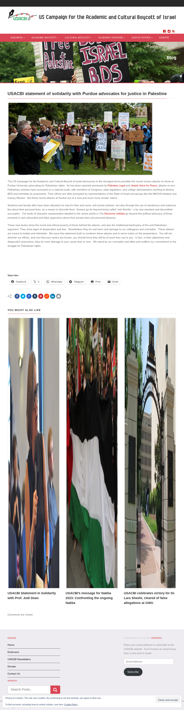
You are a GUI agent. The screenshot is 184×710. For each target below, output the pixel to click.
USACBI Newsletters (19, 659)
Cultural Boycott (77, 37)
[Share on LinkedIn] (52, 296)
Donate (164, 37)
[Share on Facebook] (17, 296)
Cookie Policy (71, 704)
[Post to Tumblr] (34, 296)
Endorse (17, 37)
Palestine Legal (116, 185)
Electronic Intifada (114, 213)
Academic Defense (110, 37)
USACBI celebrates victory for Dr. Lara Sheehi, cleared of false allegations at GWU (149, 598)
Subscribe (133, 671)
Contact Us (14, 673)
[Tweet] (23, 296)
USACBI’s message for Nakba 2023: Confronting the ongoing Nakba (89, 598)
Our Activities (141, 37)
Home (11, 644)
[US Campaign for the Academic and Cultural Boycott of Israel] (92, 16)
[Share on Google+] (28, 296)
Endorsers (13, 652)
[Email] (58, 296)
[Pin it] (40, 296)
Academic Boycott (43, 37)
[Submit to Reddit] (46, 296)
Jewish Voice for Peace (144, 185)
